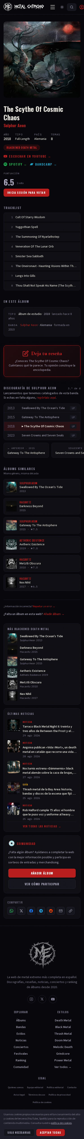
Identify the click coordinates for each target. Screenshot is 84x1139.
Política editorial (55, 1087)
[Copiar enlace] (71, 911)
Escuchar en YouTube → (30, 156)
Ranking (21, 1060)
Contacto (71, 1087)
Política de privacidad (60, 1094)
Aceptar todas (50, 1132)
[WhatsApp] (11, 911)
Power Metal (62, 1060)
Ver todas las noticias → (42, 826)
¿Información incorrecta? (29, 606)
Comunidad (20, 1067)
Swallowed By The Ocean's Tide (43, 408)
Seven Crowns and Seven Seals (43, 435)
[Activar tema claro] (62, 7)
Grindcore (63, 1054)
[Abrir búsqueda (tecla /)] (71, 7)
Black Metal (63, 1027)
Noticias (21, 1040)
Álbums (21, 1020)
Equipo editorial (35, 1087)
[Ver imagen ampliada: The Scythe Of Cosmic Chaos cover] (42, 60)
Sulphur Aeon (15, 125)
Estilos (21, 1034)
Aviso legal (19, 1094)
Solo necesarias (19, 1132)
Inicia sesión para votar (26, 192)
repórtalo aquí (46, 397)
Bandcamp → (46, 164)
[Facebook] (31, 911)
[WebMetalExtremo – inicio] (24, 7)
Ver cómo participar (42, 884)
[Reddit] (51, 911)
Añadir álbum (42, 873)
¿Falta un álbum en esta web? (34, 614)
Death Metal (63, 1020)
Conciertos (21, 1047)
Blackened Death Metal (21, 147)
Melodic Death (63, 1047)
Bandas (21, 1027)
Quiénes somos (16, 1087)
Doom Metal (63, 1040)
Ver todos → (62, 1067)
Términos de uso (36, 1094)
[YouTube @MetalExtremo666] (53, 999)
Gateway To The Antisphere (40, 417)
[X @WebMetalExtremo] (42, 999)
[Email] (61, 911)
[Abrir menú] (52, 7)
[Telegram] (41, 911)
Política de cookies (42, 1102)
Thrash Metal (63, 1034)
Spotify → (18, 164)
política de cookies (61, 1123)
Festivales (21, 1054)
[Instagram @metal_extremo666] (31, 999)
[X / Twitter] (21, 911)
